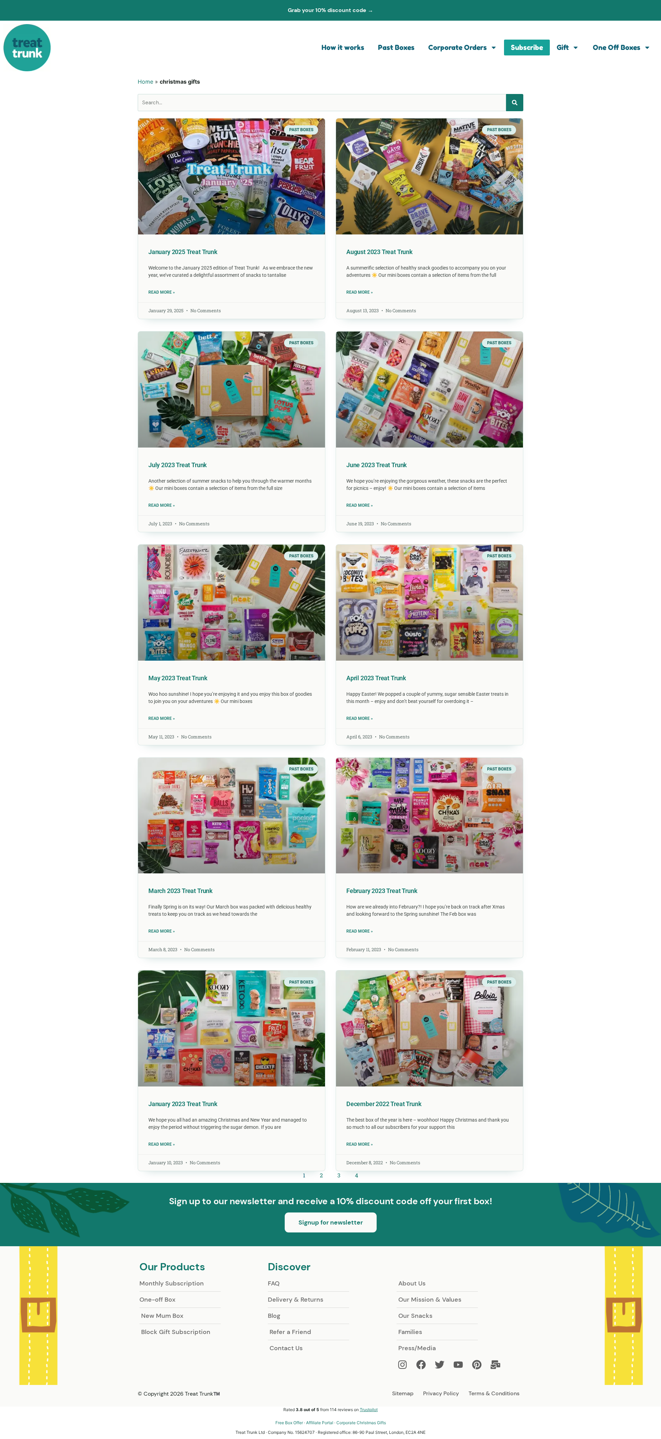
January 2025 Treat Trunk (183, 251)
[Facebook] (424, 1364)
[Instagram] (406, 1364)
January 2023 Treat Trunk (183, 1103)
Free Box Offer (289, 1422)
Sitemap (402, 1393)
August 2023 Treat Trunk (379, 251)
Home (145, 81)
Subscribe (527, 47)
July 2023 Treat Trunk (177, 465)
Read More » (161, 292)
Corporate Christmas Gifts (361, 1422)
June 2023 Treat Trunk (376, 465)
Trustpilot (369, 1409)
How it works (343, 47)
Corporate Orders (457, 47)
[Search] (514, 102)
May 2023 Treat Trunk (177, 678)
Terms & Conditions (494, 1393)
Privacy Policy (441, 1393)
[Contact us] (499, 1364)
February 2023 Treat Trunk (381, 890)
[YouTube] (461, 1364)
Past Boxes (396, 47)
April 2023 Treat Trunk (376, 678)
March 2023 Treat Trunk (180, 890)
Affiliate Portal (319, 1422)
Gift (563, 47)
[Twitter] (443, 1364)
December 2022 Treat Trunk (383, 1103)
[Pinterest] (480, 1364)
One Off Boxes (616, 47)
